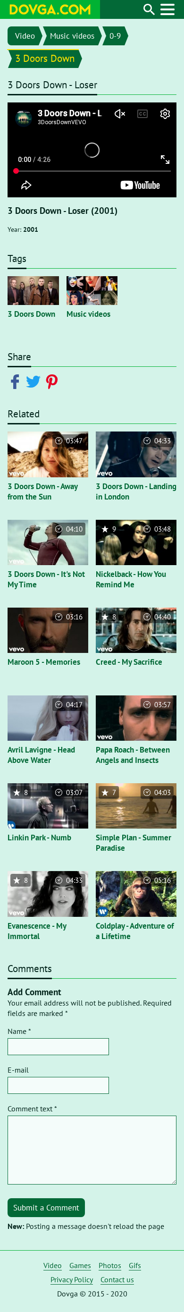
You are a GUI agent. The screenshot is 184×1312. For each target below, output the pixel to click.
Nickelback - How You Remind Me (131, 579)
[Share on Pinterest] (53, 381)
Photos (110, 1265)
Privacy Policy (71, 1279)
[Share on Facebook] (17, 381)
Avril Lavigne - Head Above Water (41, 755)
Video (25, 36)
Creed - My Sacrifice (129, 662)
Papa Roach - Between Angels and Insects (133, 755)
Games (80, 1265)
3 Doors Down (45, 58)
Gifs (135, 1265)
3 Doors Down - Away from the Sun (42, 491)
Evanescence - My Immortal (37, 931)
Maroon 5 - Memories (44, 662)
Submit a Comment (46, 1207)
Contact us (117, 1279)
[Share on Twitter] (35, 381)
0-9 (115, 36)
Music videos (72, 36)
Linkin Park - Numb (39, 837)
